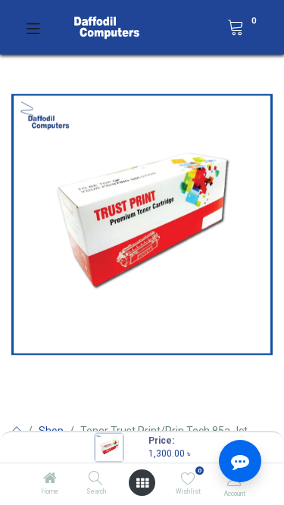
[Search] (96, 479)
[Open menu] (142, 483)
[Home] (50, 479)
